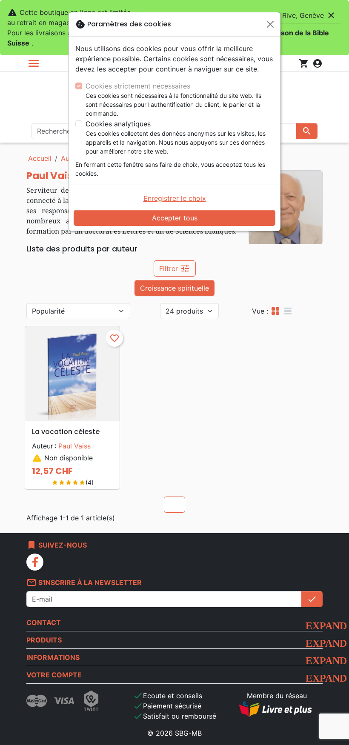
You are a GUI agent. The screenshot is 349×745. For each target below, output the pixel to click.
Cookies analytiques (118, 124)
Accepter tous (174, 218)
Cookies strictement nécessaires (138, 86)
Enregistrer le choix (174, 198)
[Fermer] (270, 24)
